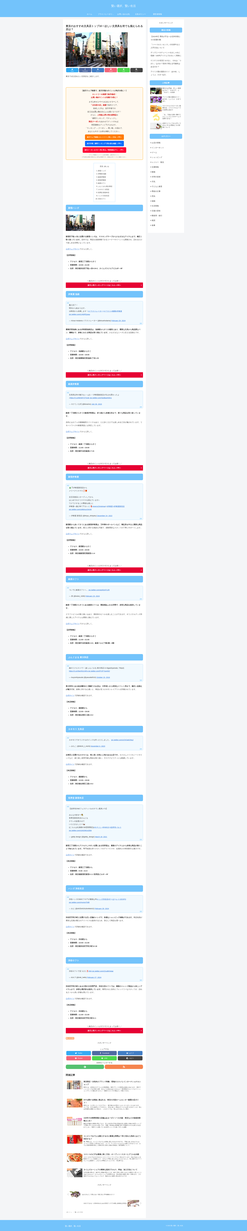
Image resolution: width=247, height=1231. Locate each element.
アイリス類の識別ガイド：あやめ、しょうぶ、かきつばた (165, 73)
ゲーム (154, 152)
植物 (153, 201)
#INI (90, 971)
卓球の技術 (156, 177)
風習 (153, 220)
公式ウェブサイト (73, 249)
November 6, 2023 (98, 746)
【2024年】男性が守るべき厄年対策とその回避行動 (166, 38)
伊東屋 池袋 (102, 174)
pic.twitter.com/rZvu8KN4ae (102, 971)
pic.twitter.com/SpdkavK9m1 (101, 398)
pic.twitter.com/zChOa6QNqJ (122, 740)
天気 (153, 182)
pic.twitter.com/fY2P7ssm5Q (99, 671)
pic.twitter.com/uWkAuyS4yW (80, 509)
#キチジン (98, 827)
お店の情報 (71, 1038)
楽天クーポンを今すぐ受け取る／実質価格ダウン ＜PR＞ (104, 150)
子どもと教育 (157, 186)
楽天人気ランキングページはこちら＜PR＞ (104, 285)
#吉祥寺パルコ (115, 827)
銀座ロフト (102, 183)
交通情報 (155, 167)
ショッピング (157, 157)
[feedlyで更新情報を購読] (85, 1067)
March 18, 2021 (101, 837)
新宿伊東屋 (102, 180)
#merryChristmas (99, 506)
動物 (153, 172)
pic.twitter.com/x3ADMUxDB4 (80, 830)
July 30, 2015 (97, 404)
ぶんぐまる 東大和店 (105, 186)
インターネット (158, 148)
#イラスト (107, 311)
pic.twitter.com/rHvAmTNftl (79, 902)
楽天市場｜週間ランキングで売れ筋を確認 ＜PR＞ (104, 143)
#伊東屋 (119, 311)
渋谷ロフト (102, 199)
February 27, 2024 (94, 977)
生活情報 (155, 206)
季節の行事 (156, 191)
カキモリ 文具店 (103, 189)
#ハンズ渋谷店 (102, 899)
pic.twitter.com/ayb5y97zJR (99, 590)
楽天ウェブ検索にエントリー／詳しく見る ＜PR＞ (104, 137)
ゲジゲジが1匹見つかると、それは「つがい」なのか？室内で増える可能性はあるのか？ (166, 64)
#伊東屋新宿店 (119, 506)
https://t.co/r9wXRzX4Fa (78, 671)
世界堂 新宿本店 (103, 192)
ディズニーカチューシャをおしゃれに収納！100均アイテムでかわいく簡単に (166, 54)
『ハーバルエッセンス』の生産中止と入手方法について (165, 46)
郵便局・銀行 (157, 216)
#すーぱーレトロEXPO (117, 899)
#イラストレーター (95, 311)
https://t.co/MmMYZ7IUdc (79, 398)
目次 (101, 166)
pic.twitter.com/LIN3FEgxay (79, 314)
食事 (153, 225)
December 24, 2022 (104, 516)
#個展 (113, 311)
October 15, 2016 (103, 677)
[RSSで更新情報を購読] (124, 1067)
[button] (136, 70)
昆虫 (153, 196)
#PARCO (105, 827)
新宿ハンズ (102, 171)
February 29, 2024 (118, 321)
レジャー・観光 (158, 162)
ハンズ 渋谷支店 (103, 196)
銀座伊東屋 (102, 177)
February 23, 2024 (92, 596)
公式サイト (70, 695)
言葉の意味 (156, 211)
